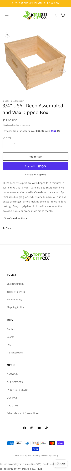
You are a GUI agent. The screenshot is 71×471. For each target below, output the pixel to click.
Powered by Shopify (49, 455)
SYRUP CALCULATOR (18, 389)
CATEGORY (12, 374)
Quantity (7, 137)
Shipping (6, 125)
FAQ (9, 344)
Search (10, 336)
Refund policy (14, 299)
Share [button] (9, 228)
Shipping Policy (15, 283)
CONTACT (12, 397)
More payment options (35, 174)
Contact (11, 329)
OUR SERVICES (15, 382)
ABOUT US (12, 405)
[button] (7, 15)
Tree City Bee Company (30, 455)
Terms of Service (16, 291)
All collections (15, 352)
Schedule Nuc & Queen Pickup (23, 413)
